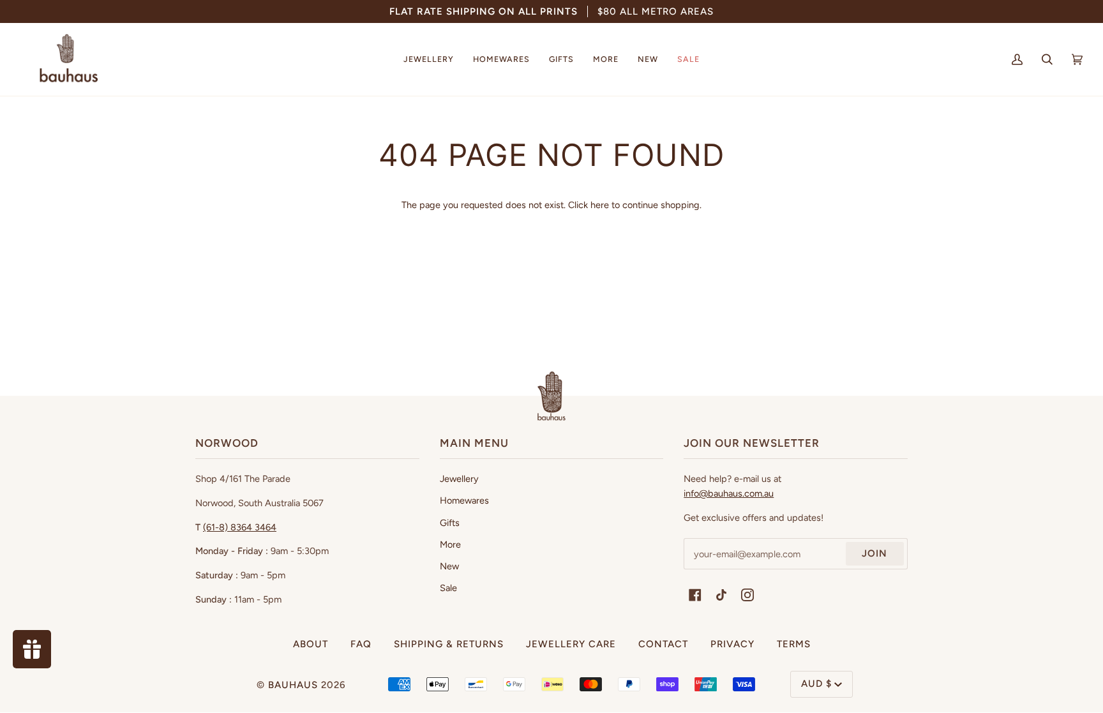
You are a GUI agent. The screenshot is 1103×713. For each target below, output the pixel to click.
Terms (794, 644)
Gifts (450, 523)
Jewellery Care (571, 644)
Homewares (464, 500)
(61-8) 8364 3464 (239, 527)
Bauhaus (293, 685)
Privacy (732, 644)
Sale (448, 588)
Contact (663, 644)
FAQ (360, 644)
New (449, 566)
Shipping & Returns (449, 644)
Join (874, 553)
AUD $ (816, 683)
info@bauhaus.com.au (729, 493)
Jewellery (459, 478)
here (599, 205)
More (450, 544)
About (310, 644)
